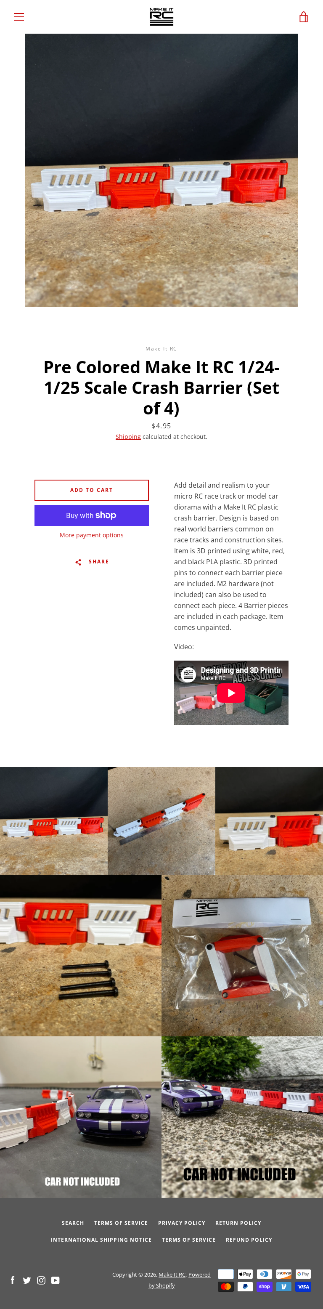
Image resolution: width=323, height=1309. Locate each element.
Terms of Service (121, 1223)
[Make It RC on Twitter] (27, 1279)
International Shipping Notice (101, 1239)
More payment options (92, 535)
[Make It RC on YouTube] (55, 1279)
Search (73, 1223)
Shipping (128, 437)
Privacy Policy (181, 1223)
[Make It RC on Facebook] (12, 1279)
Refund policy (249, 1239)
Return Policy (238, 1223)
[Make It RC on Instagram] (41, 1279)
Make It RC (172, 1274)
